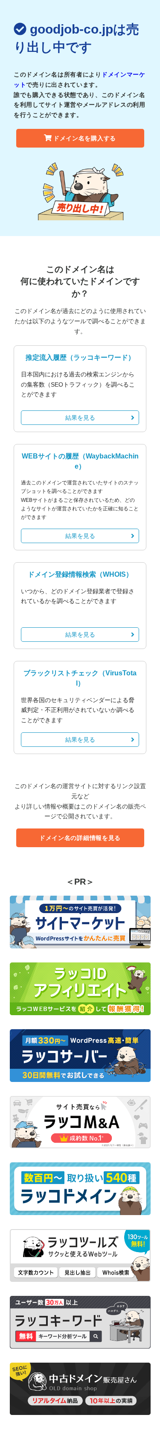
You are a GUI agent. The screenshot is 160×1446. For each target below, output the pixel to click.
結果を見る (80, 417)
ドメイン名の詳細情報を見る (80, 837)
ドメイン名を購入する (84, 138)
